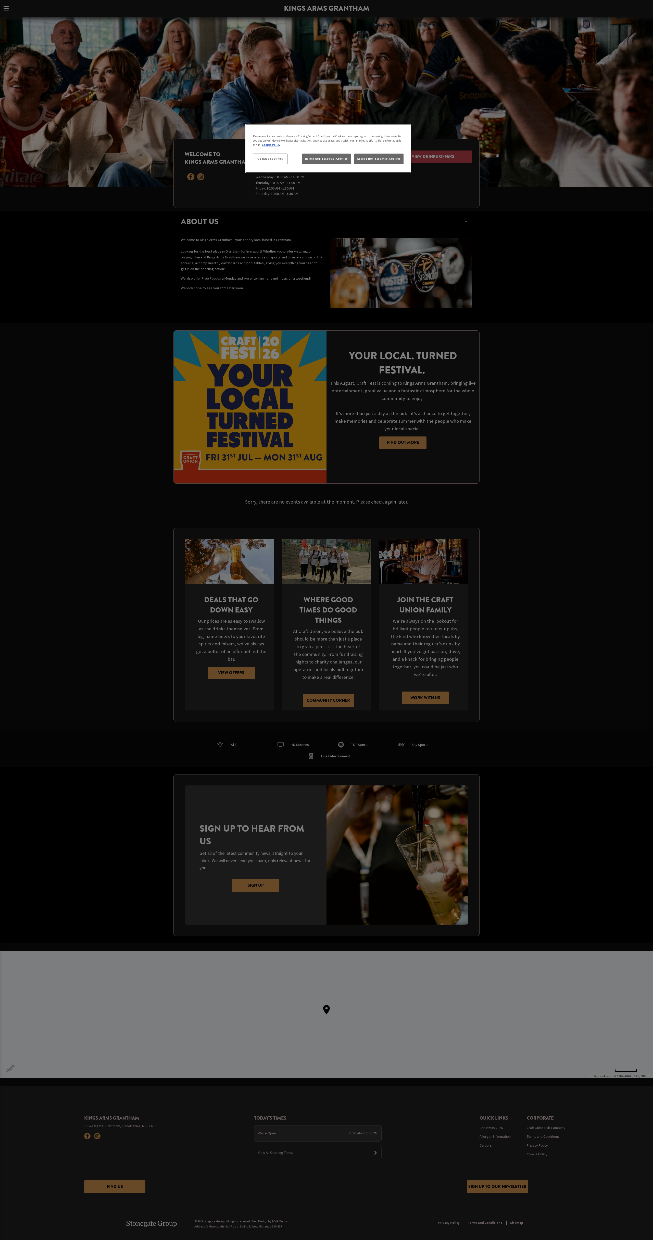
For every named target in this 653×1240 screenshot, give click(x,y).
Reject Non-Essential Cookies (326, 158)
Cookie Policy (271, 145)
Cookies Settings (270, 158)
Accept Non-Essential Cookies (379, 158)
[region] (328, 148)
